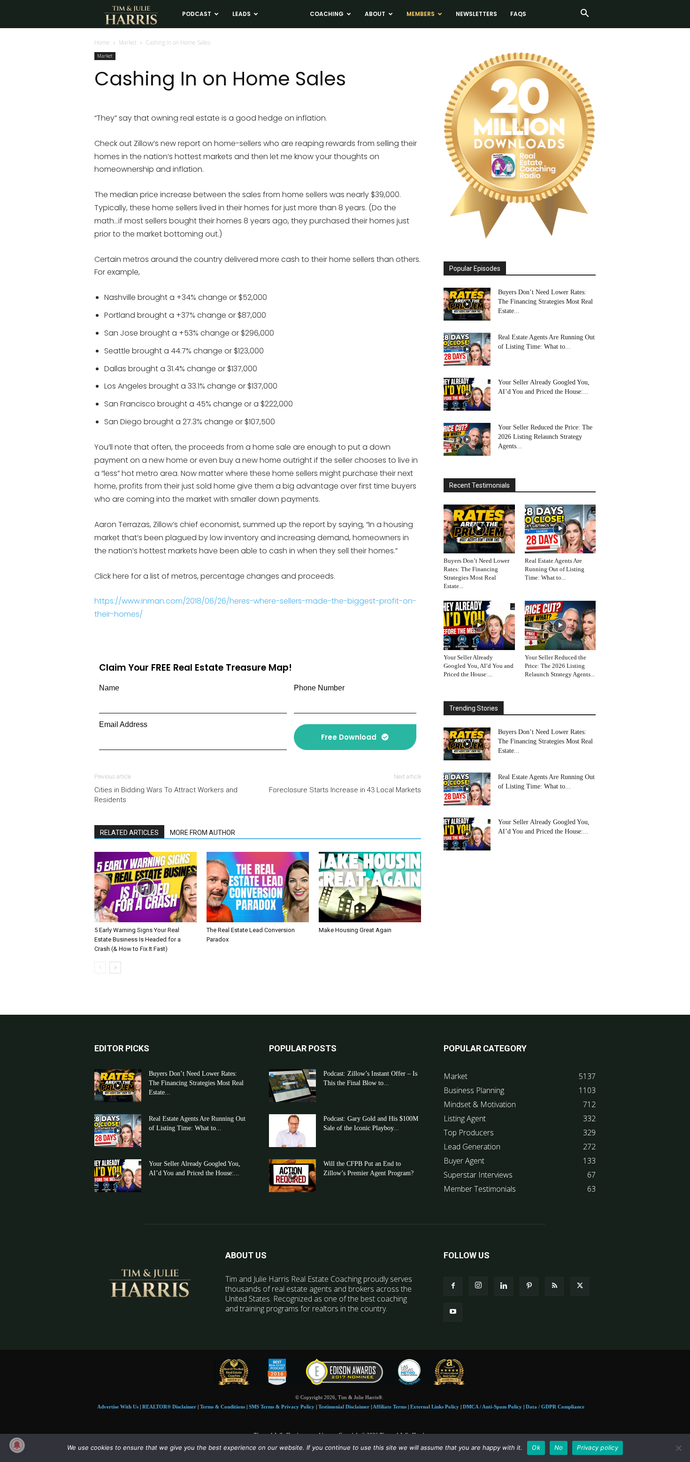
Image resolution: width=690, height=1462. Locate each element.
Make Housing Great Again (355, 930)
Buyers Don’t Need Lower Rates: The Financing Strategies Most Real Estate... (545, 301)
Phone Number (319, 688)
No (558, 1447)
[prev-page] (100, 967)
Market (128, 42)
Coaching (327, 14)
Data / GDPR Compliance (555, 1406)
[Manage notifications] (16, 1445)
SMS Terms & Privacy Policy (281, 1406)
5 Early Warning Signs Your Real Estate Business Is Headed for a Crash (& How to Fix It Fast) (137, 939)
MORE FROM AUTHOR (202, 832)
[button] (584, 14)
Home (102, 42)
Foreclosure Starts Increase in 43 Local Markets (345, 790)
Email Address (123, 724)
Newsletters (476, 14)
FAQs (518, 14)
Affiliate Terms (389, 1406)
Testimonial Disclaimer (343, 1406)
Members (420, 14)
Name (109, 688)
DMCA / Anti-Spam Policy (492, 1406)
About (375, 14)
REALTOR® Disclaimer (169, 1406)
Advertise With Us (117, 1406)
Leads (241, 14)
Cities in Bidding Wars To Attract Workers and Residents (166, 795)
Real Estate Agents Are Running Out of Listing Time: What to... (554, 569)
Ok (536, 1447)
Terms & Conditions (222, 1406)
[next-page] (115, 967)
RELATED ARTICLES (129, 832)
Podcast (196, 14)
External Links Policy (434, 1406)
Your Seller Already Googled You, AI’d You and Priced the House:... (479, 666)
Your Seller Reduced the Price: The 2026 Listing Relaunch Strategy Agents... (545, 437)
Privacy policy (597, 1447)
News (280, 14)
